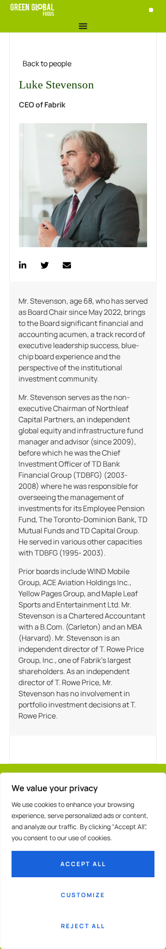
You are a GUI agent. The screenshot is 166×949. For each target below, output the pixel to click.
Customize (83, 895)
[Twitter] (45, 265)
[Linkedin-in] (22, 265)
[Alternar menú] (83, 26)
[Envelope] (67, 265)
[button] (151, 10)
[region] (83, 861)
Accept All (83, 864)
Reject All (83, 926)
